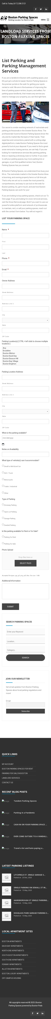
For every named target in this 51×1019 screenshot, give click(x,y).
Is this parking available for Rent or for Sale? (20, 531)
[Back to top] (44, 993)
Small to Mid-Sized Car (12, 466)
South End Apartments (13, 960)
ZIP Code (5, 336)
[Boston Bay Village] (26, 361)
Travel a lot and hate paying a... (29, 848)
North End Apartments (13, 951)
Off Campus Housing (11, 978)
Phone (5, 258)
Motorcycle (8, 480)
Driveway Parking (10, 505)
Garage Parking (9, 518)
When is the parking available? (14, 433)
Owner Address (8, 281)
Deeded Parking (10, 525)
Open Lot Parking (10, 512)
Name (5, 230)
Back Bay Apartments (12, 946)
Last (3, 253)
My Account (8, 764)
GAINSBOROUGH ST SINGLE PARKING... (31, 900)
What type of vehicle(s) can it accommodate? (20, 460)
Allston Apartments (12, 969)
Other (6, 493)
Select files (25, 563)
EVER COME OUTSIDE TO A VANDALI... (31, 836)
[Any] (26, 348)
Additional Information (11, 581)
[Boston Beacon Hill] (26, 358)
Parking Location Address (12, 372)
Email (5, 269)
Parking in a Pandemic (24, 812)
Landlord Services (11, 778)
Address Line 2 (7, 304)
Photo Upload (7, 550)
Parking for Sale (10, 544)
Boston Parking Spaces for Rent (17, 769)
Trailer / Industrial (10, 486)
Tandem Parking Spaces (25, 801)
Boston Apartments (12, 941)
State (4, 325)
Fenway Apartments (11, 964)
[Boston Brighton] (26, 363)
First (3, 241)
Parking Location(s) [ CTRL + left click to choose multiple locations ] (25, 342)
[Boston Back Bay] (26, 356)
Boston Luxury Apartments (15, 974)
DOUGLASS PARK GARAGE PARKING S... (31, 913)
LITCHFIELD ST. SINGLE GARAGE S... (29, 875)
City (3, 315)
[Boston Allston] (26, 353)
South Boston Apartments (15, 955)
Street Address (7, 292)
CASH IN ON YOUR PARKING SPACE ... (30, 824)
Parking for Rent (10, 537)
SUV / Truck (8, 473)
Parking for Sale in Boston (15, 773)
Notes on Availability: (10, 449)
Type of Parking (8, 499)
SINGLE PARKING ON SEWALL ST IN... (30, 887)
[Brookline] (26, 350)
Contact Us (7, 783)
